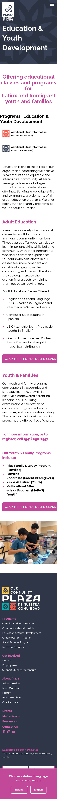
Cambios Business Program (18, 623)
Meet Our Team (11, 688)
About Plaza (10, 678)
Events (7, 711)
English (38, 789)
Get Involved (11, 655)
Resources (9, 721)
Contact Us (10, 726)
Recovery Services (13, 647)
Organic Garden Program (17, 637)
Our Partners (10, 702)
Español (19, 789)
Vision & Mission (11, 683)
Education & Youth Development (21, 633)
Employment (10, 665)
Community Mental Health (18, 628)
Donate (6, 660)
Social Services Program (16, 642)
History (6, 693)
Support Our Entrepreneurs (19, 670)
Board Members (11, 697)
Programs (9, 618)
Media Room (11, 716)
